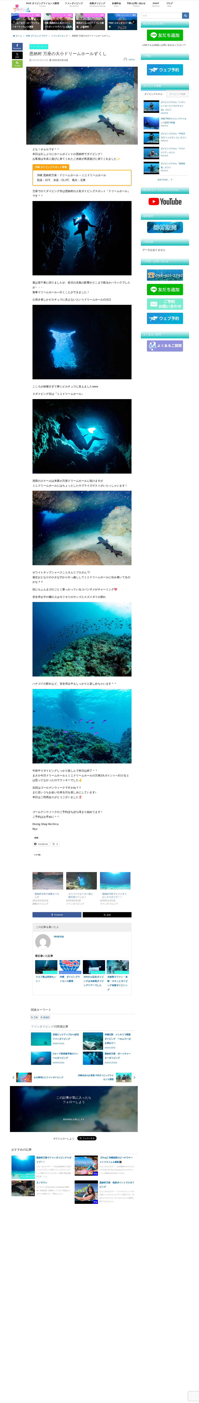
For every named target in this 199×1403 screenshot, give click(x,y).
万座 (36, 1017)
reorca (132, 59)
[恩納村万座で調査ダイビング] (47, 881)
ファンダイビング (38, 46)
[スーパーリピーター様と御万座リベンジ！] (81, 881)
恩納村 (46, 1017)
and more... (164, 179)
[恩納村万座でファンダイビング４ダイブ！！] (115, 881)
